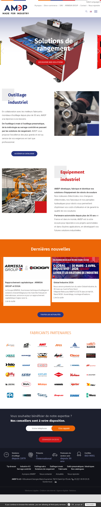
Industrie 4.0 (25, 466)
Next (97, 51)
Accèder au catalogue (24, 154)
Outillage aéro (40, 466)
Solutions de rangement (45, 469)
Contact (83, 6)
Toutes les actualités (50, 314)
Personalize (90, 505)
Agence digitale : (63, 491)
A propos (38, 6)
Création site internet (47, 491)
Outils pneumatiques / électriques (80, 466)
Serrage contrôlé (24, 469)
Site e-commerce (50, 6)
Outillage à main (56, 466)
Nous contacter (46, 474)
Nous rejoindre (94, 6)
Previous (4, 51)
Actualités (60, 474)
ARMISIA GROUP (71, 6)
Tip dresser (11, 466)
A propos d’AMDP (29, 474)
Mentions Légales (32, 491)
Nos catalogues (77, 469)
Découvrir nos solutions (50, 62)
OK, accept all (76, 505)
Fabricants (63, 469)
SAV (61, 6)
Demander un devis (50, 440)
